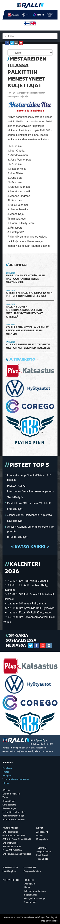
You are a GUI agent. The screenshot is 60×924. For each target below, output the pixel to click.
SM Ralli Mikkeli (10, 831)
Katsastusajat (9, 808)
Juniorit (29, 879)
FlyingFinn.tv (10, 867)
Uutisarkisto (21, 359)
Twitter (5, 771)
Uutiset (39, 835)
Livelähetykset (9, 871)
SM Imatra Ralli (10, 842)
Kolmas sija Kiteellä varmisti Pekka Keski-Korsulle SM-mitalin (27, 330)
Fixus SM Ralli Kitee (12, 850)
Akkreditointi (42, 831)
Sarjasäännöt (8, 800)
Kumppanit (30, 867)
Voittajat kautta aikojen (13, 819)
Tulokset (42, 847)
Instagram (7, 775)
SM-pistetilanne (43, 851)
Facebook (7, 768)
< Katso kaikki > (30, 547)
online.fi (54, 920)
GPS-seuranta (9, 804)
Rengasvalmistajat (32, 871)
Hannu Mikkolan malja (13, 815)
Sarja (6, 789)
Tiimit (5, 797)
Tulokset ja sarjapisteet (35, 890)
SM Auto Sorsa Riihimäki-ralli (16, 839)
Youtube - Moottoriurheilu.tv (15, 779)
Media (39, 828)
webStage (39, 917)
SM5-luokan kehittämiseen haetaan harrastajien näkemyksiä (25, 279)
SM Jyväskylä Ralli (11, 846)
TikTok (5, 782)
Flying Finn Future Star (13, 811)
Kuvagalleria (42, 839)
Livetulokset (42, 855)
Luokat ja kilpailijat (11, 793)
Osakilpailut (10, 828)
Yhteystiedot (10, 879)
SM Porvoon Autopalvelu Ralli (16, 853)
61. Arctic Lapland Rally (14, 835)
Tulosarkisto (42, 858)
